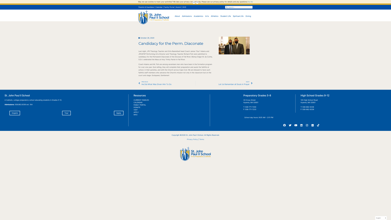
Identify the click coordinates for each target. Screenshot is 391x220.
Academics (198, 16)
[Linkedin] (301, 125)
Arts (207, 16)
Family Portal (169, 7)
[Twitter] (290, 125)
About (177, 16)
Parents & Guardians (146, 7)
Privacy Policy (192, 139)
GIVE (184, 7)
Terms (201, 139)
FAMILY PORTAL (140, 105)
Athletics (214, 16)
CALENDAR (138, 102)
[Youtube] (295, 125)
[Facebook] (284, 125)
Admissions (187, 16)
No (252, 2)
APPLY (136, 112)
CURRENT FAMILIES (141, 100)
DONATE (137, 107)
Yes (248, 2)
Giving (248, 16)
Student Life (225, 16)
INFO (135, 115)
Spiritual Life (238, 16)
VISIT (136, 110)
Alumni (178, 7)
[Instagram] (307, 125)
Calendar (159, 7)
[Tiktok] (318, 125)
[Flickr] (312, 125)
